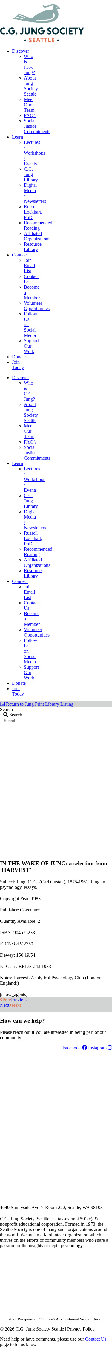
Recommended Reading (38, 225)
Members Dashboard (73, 2)
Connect (20, 254)
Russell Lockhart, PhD (33, 212)
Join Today (18, 365)
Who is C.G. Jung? (29, 64)
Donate (19, 356)
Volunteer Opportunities (37, 306)
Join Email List (29, 265)
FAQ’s (30, 115)
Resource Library (33, 247)
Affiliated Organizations (37, 236)
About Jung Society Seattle (31, 86)
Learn (17, 136)
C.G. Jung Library (31, 174)
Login (107, 2)
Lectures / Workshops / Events (34, 153)
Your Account (32, 2)
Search (6, 709)
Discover (20, 51)
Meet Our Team (29, 105)
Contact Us (95, 1339)
